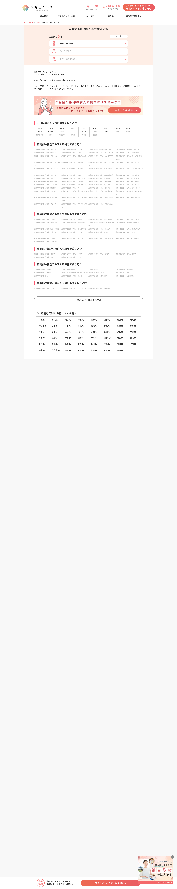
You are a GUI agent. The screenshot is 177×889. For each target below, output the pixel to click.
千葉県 (68, 326)
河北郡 (84, 131)
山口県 (42, 344)
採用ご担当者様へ (133, 16)
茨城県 (81, 326)
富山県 (55, 332)
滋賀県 (81, 338)
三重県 (133, 332)
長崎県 (68, 350)
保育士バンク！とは (66, 16)
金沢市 (40, 128)
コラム (111, 16)
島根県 (55, 344)
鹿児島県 (56, 350)
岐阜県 (120, 332)
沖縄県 (120, 350)
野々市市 (51, 131)
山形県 (107, 320)
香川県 (94, 344)
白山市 (128, 128)
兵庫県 (55, 338)
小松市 (62, 128)
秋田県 (120, 320)
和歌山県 (108, 338)
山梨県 (68, 332)
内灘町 (106, 131)
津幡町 (95, 131)
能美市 (40, 131)
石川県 (31, 22)
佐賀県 (107, 350)
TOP (25, 22)
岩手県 (94, 320)
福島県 (68, 320)
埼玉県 (55, 326)
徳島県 (107, 344)
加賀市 (95, 128)
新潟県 (120, 326)
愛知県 (94, 332)
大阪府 (42, 338)
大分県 (81, 350)
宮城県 (55, 320)
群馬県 (107, 326)
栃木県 (94, 326)
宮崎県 (94, 350)
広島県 (120, 338)
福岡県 (133, 344)
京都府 (68, 338)
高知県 (120, 344)
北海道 (42, 320)
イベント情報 (88, 16)
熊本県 (42, 350)
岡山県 (133, 338)
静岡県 (107, 332)
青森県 (81, 320)
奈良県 (94, 338)
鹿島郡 (38, 22)
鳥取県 (68, 344)
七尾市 (51, 128)
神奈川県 (43, 326)
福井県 (81, 332)
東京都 (133, 320)
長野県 (133, 326)
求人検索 (44, 16)
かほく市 (117, 128)
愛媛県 (81, 344)
